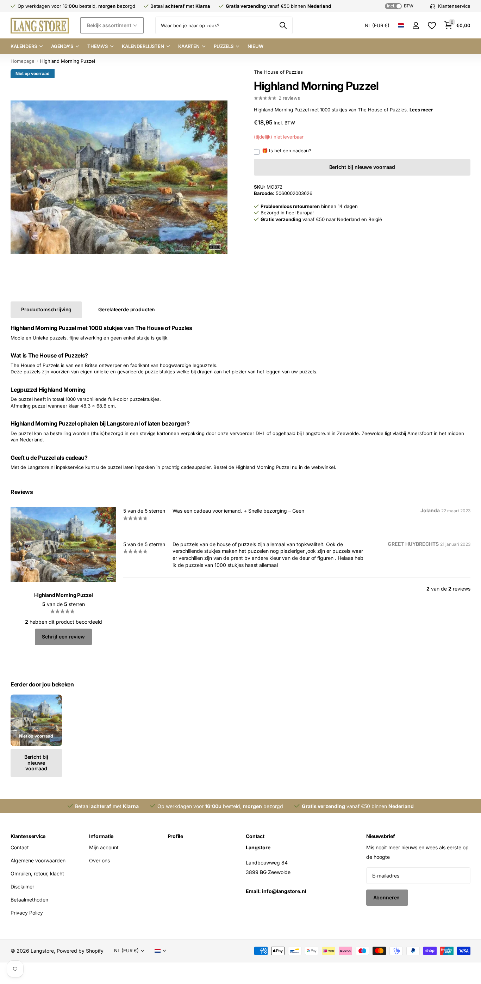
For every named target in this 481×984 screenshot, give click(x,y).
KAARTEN (189, 46)
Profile (175, 836)
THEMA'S (97, 46)
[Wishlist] (431, 25)
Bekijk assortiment (109, 25)
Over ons (99, 860)
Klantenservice (28, 836)
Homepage (23, 61)
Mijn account (104, 847)
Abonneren (387, 897)
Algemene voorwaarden (38, 860)
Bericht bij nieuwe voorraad (362, 167)
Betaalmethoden (29, 900)
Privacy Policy (27, 913)
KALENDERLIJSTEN (143, 46)
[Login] (415, 25)
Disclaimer (22, 887)
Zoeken (283, 25)
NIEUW (255, 46)
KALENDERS (24, 46)
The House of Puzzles (278, 72)
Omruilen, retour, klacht (37, 873)
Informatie (101, 836)
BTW (400, 5)
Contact (20, 847)
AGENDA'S (62, 46)
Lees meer (421, 109)
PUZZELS (223, 46)
